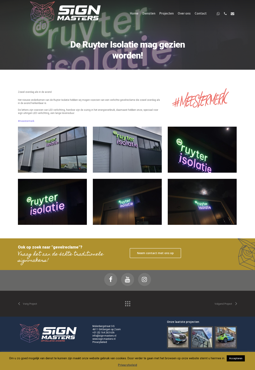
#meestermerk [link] (26, 121)
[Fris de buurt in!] (226, 337)
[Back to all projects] (127, 303)
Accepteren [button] (235, 358)
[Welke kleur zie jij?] (178, 337)
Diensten (148, 13)
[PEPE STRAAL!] (202, 337)
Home (134, 13)
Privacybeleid (99, 342)
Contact (201, 13)
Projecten (166, 13)
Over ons (184, 13)
